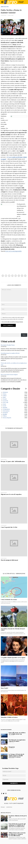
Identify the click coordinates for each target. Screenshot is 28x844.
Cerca (24, 335)
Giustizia (5, 407)
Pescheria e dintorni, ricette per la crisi (18, 816)
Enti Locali (5, 402)
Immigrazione (5, 6)
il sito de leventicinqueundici (13, 251)
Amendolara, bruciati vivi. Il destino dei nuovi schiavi (13, 629)
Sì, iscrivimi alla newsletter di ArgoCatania (12, 322)
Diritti (4, 397)
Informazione (6, 411)
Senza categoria (7, 417)
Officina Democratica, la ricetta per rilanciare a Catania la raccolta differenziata (17, 834)
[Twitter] (9, 276)
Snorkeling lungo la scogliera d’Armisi (10, 353)
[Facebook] (3, 276)
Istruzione (5, 412)
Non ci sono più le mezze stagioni (9, 374)
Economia (5, 400)
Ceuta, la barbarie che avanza (9, 599)
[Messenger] (6, 276)
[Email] (25, 276)
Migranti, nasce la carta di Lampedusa (11, 494)
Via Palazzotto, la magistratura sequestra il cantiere (17, 740)
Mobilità (5, 414)
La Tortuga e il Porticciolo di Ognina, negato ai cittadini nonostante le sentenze (16, 756)
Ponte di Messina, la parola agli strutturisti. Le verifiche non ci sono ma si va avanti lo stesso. (17, 825)
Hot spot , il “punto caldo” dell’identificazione (13, 461)
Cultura (4, 395)
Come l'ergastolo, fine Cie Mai (9, 527)
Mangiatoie (12, 747)
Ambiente (5, 392)
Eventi (4, 405)
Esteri (4, 404)
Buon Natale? (4, 688)
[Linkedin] (15, 276)
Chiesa (4, 394)
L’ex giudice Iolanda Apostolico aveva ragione (13, 657)
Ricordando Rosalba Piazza (8, 345)
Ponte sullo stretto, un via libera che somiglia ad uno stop (17, 733)
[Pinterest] (12, 276)
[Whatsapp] (19, 276)
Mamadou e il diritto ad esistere (9, 717)
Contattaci (9, 807)
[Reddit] (22, 276)
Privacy (3, 807)
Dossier (5, 399)
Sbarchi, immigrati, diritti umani (9, 560)
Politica (5, 416)
